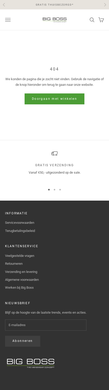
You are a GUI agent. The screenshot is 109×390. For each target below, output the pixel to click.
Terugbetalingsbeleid (20, 231)
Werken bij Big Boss (19, 287)
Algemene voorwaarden (22, 280)
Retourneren (14, 264)
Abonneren (22, 341)
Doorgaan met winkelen (54, 99)
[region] (54, 165)
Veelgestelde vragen (19, 256)
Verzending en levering (21, 272)
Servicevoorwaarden (19, 223)
